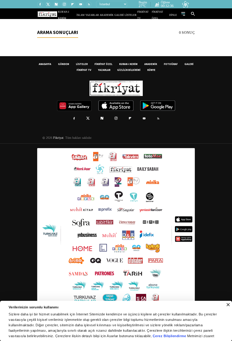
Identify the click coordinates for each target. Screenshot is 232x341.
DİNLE (173, 15)
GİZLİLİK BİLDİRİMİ (128, 70)
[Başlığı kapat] (228, 304)
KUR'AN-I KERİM (78, 15)
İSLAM (91, 15)
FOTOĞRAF (171, 64)
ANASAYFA (45, 64)
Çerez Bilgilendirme (170, 336)
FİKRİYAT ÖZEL (161, 15)
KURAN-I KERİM (128, 64)
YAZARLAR (100, 15)
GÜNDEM (63, 64)
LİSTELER (133, 15)
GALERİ (124, 15)
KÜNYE (151, 70)
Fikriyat (58, 138)
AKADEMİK (113, 15)
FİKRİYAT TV (146, 15)
